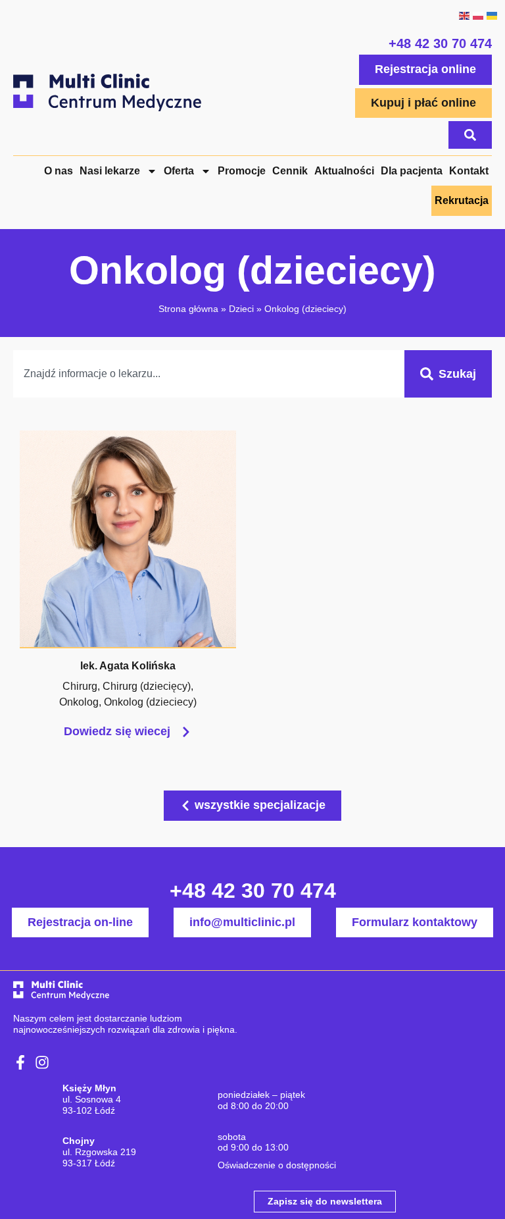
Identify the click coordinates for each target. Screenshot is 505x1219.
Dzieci (241, 308)
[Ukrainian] (491, 14)
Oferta (179, 170)
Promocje (242, 170)
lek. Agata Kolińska (128, 665)
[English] (464, 14)
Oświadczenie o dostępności (277, 1165)
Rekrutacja (462, 200)
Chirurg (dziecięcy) (147, 686)
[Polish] (478, 14)
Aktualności (344, 170)
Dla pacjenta (412, 170)
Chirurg (79, 686)
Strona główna (188, 308)
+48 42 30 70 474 (440, 43)
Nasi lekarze (110, 170)
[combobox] (208, 374)
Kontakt (469, 170)
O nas (58, 170)
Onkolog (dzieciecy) (150, 702)
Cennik (290, 170)
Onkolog (79, 702)
